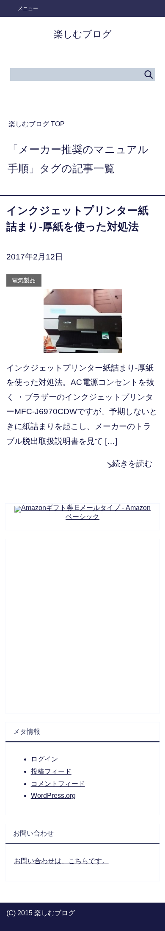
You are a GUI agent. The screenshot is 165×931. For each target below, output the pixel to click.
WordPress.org (53, 795)
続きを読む (132, 463)
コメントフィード (58, 783)
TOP (36, 124)
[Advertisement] (82, 622)
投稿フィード (51, 771)
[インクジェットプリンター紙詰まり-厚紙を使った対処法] (83, 344)
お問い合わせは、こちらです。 (61, 860)
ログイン (44, 759)
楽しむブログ (83, 34)
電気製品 (24, 280)
